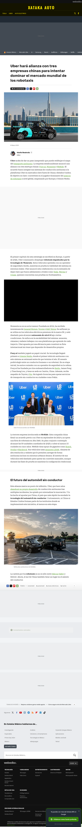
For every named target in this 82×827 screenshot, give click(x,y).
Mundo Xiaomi (9, 785)
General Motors (30, 329)
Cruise (13, 275)
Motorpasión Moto (71, 775)
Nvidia (13, 449)
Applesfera (8, 778)
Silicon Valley (58, 574)
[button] (24, 152)
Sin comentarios (19, 89)
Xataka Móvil (9, 775)
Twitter (75, 13)
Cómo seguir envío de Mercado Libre (59, 704)
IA (31, 52)
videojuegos (34, 741)
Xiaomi (46, 52)
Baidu (57, 368)
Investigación (9, 730)
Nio (30, 374)
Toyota (41, 329)
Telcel (57, 741)
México (7, 741)
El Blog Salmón (24, 793)
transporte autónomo (23, 163)
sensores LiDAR (52, 449)
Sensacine (38, 773)
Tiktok (44, 712)
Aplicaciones (60, 734)
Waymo (62, 272)
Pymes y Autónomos (23, 796)
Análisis (32, 730)
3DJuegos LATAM (25, 811)
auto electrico (20, 13)
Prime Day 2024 (10, 738)
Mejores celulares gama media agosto (33, 704)
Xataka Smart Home (9, 782)
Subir (72, 763)
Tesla (56, 272)
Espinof (37, 775)
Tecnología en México (37, 738)
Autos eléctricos (53, 586)
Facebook (78, 13)
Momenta (51, 166)
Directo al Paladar (56, 773)
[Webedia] (77, 1)
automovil (41, 586)
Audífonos (54, 52)
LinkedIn (40, 712)
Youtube (20, 712)
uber (10, 13)
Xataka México (9, 811)
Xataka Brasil (9, 814)
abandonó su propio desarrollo (24, 489)
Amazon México (11, 52)
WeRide (60, 166)
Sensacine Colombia (38, 815)
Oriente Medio (26, 356)
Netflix (73, 52)
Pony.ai (42, 166)
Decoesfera (8, 796)
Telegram (28, 712)
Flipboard (34, 88)
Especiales (8, 734)
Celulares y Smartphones (38, 734)
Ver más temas (10, 746)
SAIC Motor (51, 329)
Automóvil (41, 7)
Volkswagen (64, 52)
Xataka (7, 773)
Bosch (68, 446)
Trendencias (8, 793)
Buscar (74, 755)
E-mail (37, 88)
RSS (32, 712)
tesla (4, 13)
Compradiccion (9, 799)
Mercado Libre (23, 52)
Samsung (38, 52)
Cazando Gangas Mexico (64, 730)
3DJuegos (23, 773)
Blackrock (22, 449)
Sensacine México (41, 811)
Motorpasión (70, 773)
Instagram (24, 712)
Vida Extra (23, 775)
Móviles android (61, 738)
